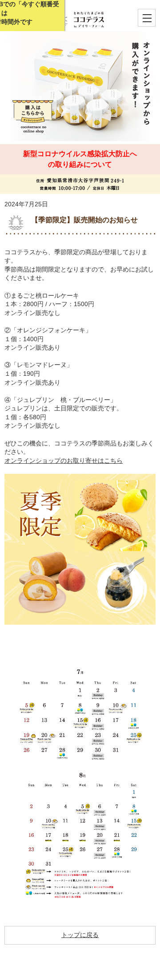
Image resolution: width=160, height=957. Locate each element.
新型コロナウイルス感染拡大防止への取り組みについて (80, 159)
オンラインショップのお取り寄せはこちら (63, 460)
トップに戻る (80, 934)
